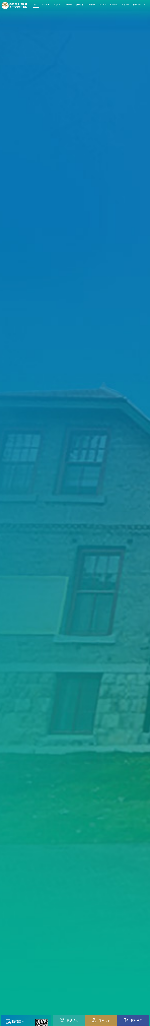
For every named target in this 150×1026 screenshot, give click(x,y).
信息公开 (137, 5)
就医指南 (91, 5)
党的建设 (57, 5)
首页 (36, 5)
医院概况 (45, 5)
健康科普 (125, 5)
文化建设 (68, 5)
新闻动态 (79, 5)
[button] (5, 513)
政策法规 (114, 5)
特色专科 (102, 5)
